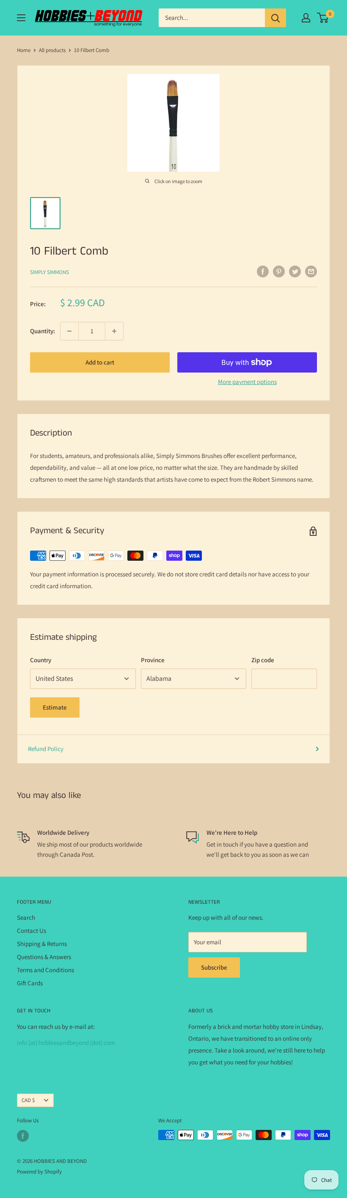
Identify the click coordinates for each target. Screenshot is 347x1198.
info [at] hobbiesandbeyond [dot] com (66, 1043)
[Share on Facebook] (263, 271)
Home (23, 50)
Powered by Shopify (39, 1171)
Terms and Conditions (45, 970)
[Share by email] (311, 271)
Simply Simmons (49, 272)
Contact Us (31, 931)
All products (52, 50)
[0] (323, 18)
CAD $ (28, 1100)
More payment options (247, 382)
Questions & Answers (44, 957)
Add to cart (99, 362)
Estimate (55, 707)
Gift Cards (30, 983)
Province (153, 660)
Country (40, 660)
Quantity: (42, 331)
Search (26, 917)
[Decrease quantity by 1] (69, 331)
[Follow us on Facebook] (23, 1136)
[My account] (306, 17)
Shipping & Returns (42, 944)
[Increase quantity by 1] (114, 331)
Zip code (262, 660)
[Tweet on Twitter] (295, 271)
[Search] (275, 17)
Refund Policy (45, 749)
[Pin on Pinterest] (279, 271)
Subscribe (214, 967)
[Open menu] (21, 17)
